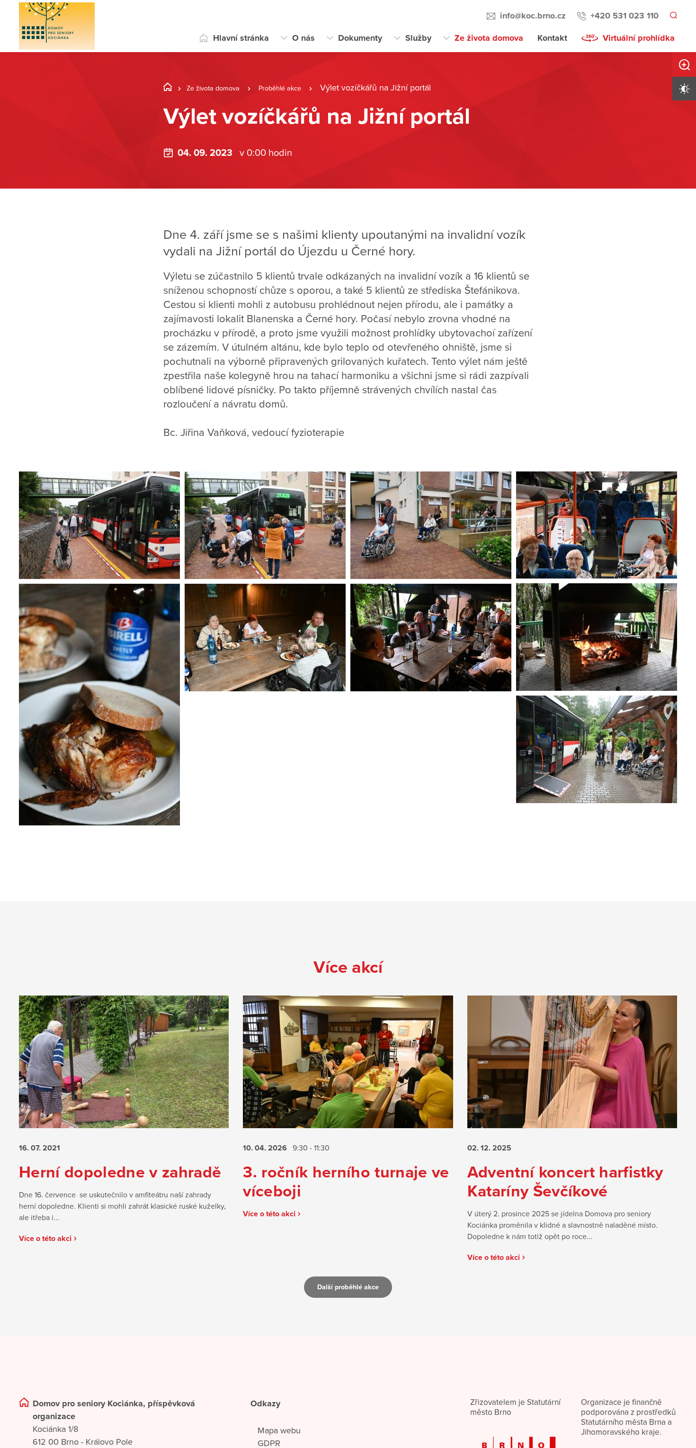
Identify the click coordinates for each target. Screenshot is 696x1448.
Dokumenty (360, 38)
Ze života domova (489, 38)
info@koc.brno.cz (531, 15)
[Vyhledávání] (673, 16)
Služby (418, 38)
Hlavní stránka (241, 38)
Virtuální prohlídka (639, 38)
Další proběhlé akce (348, 1321)
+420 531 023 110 (623, 15)
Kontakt (552, 38)
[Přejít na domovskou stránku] (57, 26)
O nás (303, 38)
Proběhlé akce (298, 87)
